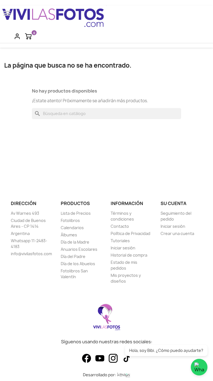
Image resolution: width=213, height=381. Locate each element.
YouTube (99, 358)
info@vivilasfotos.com (31, 253)
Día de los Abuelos (78, 263)
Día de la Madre (75, 242)
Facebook (86, 358)
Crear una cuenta (177, 233)
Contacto (120, 226)
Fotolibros (70, 220)
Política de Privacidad (130, 233)
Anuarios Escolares (79, 249)
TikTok (126, 358)
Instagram (113, 358)
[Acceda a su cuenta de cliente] (17, 36)
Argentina (20, 233)
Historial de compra (129, 255)
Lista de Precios (76, 213)
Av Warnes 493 (25, 213)
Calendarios (72, 227)
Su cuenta (173, 203)
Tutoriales (120, 240)
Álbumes (69, 234)
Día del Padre (73, 256)
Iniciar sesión (123, 247)
